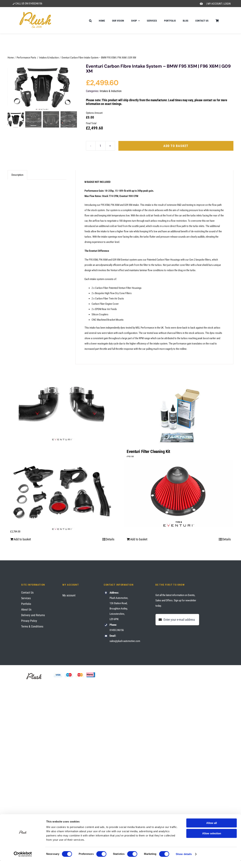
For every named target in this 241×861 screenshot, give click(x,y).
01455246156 (35, 3)
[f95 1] (42, 87)
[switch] (101, 854)
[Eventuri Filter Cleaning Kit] (178, 416)
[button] (90, 20)
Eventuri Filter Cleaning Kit (148, 451)
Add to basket (175, 146)
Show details (184, 854)
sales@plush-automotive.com (125, 641)
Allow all (211, 822)
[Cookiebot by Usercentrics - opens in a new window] (22, 854)
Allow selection (211, 833)
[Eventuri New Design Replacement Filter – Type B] (178, 494)
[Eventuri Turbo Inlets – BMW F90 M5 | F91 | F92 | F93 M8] (62, 404)
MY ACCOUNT (214, 3)
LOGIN (227, 3)
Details (110, 539)
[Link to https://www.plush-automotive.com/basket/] (201, 4)
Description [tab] (17, 174)
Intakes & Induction (111, 91)
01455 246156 (117, 630)
